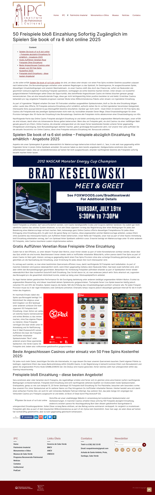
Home (56, 15)
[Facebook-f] (117, 450)
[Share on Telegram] (45, 417)
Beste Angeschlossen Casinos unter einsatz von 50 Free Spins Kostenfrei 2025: (34, 68)
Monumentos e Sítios (100, 15)
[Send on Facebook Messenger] (50, 417)
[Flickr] (134, 450)
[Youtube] (128, 450)
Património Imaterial (78, 15)
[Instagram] (122, 450)
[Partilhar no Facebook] (27, 417)
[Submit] (144, 445)
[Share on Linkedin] (36, 417)
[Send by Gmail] (41, 417)
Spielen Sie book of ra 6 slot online (45, 82)
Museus (115, 15)
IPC (63, 15)
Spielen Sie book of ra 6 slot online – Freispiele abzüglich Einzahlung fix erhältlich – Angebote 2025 (34, 54)
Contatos (136, 15)
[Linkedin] (140, 450)
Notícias (125, 15)
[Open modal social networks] (54, 417)
